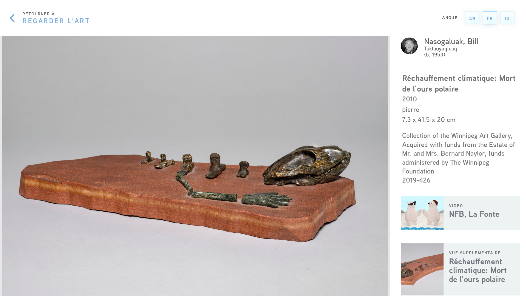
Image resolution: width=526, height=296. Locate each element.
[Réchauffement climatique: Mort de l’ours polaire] (460, 269)
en (472, 18)
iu (507, 18)
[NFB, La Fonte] (460, 213)
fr (490, 18)
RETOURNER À (56, 18)
